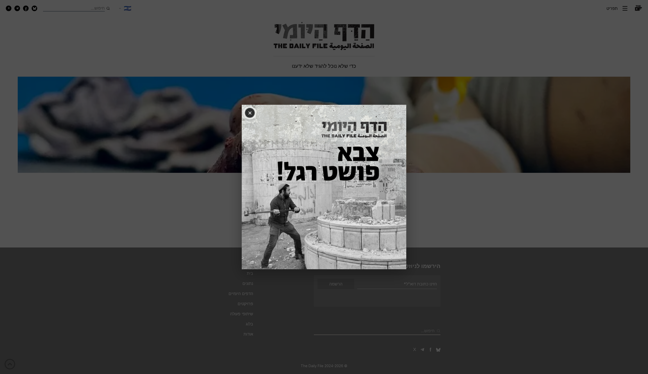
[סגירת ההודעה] (250, 113)
